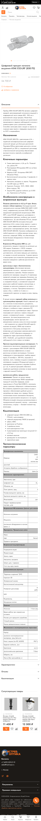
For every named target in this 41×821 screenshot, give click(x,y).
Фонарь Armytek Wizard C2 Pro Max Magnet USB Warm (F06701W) (29, 718)
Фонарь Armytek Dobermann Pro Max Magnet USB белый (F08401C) (9, 718)
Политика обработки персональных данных (20, 807)
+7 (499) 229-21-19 (8, 762)
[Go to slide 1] (11, 60)
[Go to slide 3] (14, 60)
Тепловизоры (21, 16)
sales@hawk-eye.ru (7, 764)
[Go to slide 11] (26, 60)
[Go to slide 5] (17, 60)
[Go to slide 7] (20, 60)
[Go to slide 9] (23, 60)
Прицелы (11, 16)
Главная (4, 19)
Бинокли (4, 16)
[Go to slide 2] (12, 60)
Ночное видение (32, 16)
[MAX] (7, 776)
